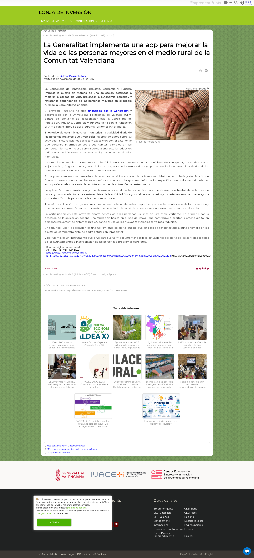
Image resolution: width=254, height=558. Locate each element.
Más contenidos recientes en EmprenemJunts (72, 449)
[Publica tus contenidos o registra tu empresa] (231, 2)
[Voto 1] (197, 268)
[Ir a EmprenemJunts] (205, 4)
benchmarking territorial (58, 35)
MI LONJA (106, 21)
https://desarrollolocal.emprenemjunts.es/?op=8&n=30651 (96, 290)
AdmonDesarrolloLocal (73, 76)
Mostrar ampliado (196, 88)
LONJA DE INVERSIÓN (65, 12)
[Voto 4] (205, 268)
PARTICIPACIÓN (84, 21)
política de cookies (76, 508)
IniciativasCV (81, 35)
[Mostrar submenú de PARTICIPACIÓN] (97, 21)
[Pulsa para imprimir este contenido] (206, 70)
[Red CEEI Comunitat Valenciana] (175, 478)
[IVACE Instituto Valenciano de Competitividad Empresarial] (101, 474)
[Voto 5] (208, 268)
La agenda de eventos (58, 452)
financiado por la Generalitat (108, 110)
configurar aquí (43, 513)
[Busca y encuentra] (236, 2)
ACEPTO (54, 522)
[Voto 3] (202, 268)
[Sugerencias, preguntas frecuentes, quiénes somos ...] (226, 2)
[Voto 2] (200, 268)
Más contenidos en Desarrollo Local (66, 445)
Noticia (62, 31)
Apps (109, 35)
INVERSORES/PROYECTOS (56, 21)
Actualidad (50, 31)
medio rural (97, 35)
